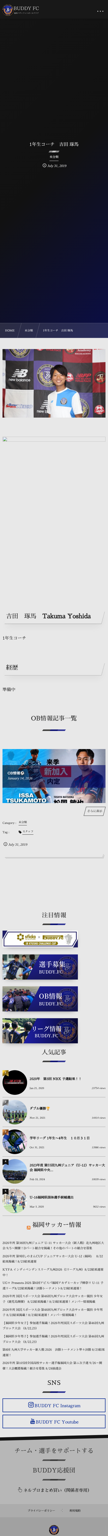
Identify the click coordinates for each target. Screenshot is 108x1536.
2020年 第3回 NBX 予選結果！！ (56, 1079)
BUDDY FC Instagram (57, 1406)
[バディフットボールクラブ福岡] (21, 10)
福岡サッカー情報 (56, 1225)
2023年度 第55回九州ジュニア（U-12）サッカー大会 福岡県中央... (67, 1168)
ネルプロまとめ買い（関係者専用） (57, 1490)
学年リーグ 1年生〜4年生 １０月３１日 (60, 1138)
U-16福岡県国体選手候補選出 (52, 1197)
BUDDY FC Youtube (57, 1422)
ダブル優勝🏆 (40, 1108)
